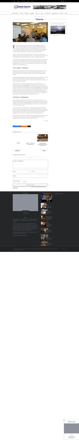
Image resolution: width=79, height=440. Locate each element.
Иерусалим (18, 150)
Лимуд (18, 143)
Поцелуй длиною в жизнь (49, 207)
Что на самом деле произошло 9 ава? (49, 231)
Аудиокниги (32, 1)
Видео (28, 1)
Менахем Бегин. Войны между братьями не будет (46, 198)
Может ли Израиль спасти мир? (49, 213)
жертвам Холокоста (37, 87)
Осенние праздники (25, 213)
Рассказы (71, 434)
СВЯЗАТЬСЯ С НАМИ (59, 193)
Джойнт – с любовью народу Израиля (30, 144)
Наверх (64, 248)
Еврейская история (46, 195)
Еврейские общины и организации (39, 16)
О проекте (18, 1)
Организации (23, 1)
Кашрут (42, 150)
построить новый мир (27, 102)
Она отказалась (49, 238)
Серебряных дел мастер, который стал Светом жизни (49, 219)
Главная (14, 1)
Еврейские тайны (48, 205)
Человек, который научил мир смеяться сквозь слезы (49, 225)
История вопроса (48, 211)
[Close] (64, 420)
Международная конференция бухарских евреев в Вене (42, 144)
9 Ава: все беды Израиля (49, 245)
